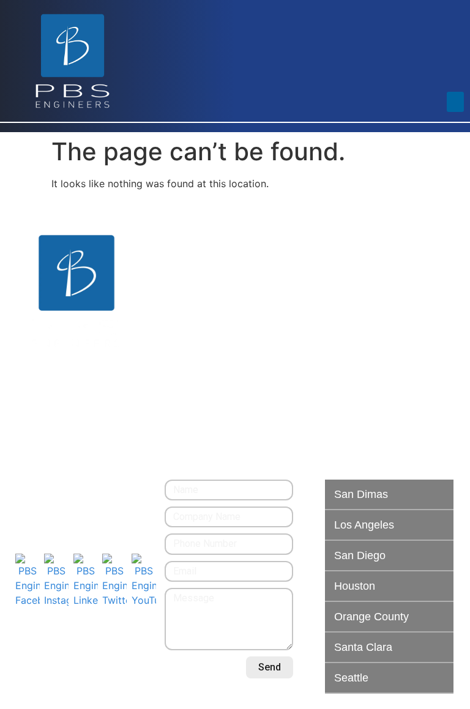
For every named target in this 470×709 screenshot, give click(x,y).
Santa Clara (363, 647)
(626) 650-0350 (49, 486)
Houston (354, 586)
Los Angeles (364, 525)
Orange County (371, 617)
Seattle (351, 678)
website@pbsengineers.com (76, 501)
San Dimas (361, 494)
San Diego (360, 555)
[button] (455, 102)
